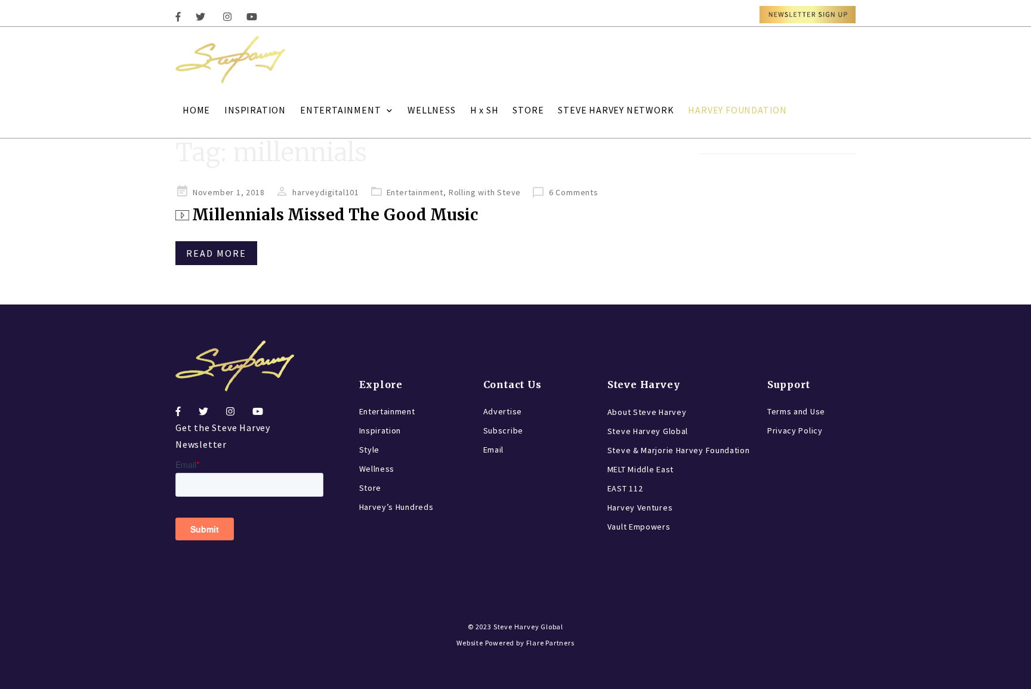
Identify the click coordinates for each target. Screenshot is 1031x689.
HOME (196, 110)
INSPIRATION (255, 110)
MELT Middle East (640, 469)
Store (370, 487)
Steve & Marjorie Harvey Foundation (678, 450)
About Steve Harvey (647, 412)
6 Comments (573, 192)
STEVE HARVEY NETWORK (616, 110)
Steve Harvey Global (647, 431)
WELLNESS (431, 110)
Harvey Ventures (640, 507)
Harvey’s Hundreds (396, 507)
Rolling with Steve (485, 192)
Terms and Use (796, 411)
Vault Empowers (639, 526)
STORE (528, 110)
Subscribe (503, 430)
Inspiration (380, 430)
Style (369, 449)
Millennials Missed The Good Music (335, 214)
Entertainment (415, 192)
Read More (216, 253)
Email (493, 449)
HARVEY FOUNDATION (737, 110)
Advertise (502, 411)
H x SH (484, 110)
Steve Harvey (643, 384)
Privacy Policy (795, 430)
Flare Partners (550, 642)
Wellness (377, 468)
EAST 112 (625, 488)
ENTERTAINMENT (340, 110)
